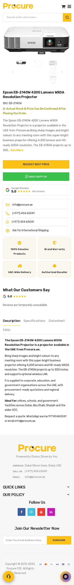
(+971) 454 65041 (23, 213)
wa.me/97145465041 (52, 416)
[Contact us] (8, 576)
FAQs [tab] (6, 330)
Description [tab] (11, 321)
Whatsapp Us (38, 176)
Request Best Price (36, 164)
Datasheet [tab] (57, 321)
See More (16, 150)
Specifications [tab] (34, 321)
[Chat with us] (65, 576)
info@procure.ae (22, 204)
